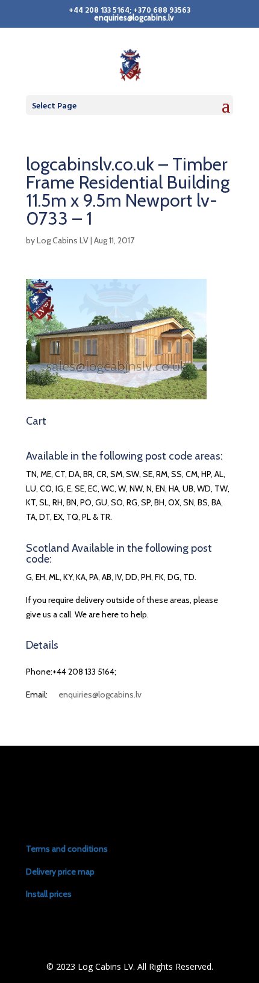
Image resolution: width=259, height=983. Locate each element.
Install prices (49, 893)
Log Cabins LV (63, 240)
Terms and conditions (67, 848)
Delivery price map (60, 871)
